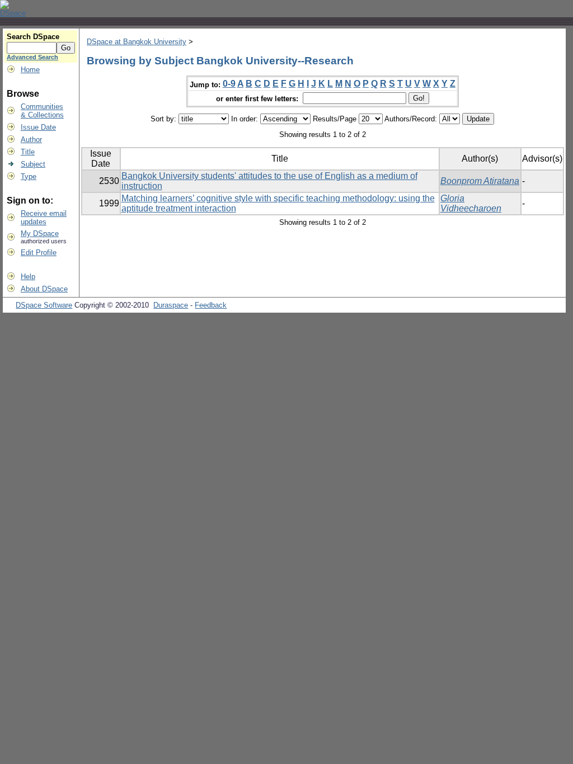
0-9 (229, 83)
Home (30, 69)
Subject (33, 164)
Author (31, 139)
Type (28, 176)
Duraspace (170, 305)
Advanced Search (32, 57)
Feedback (211, 305)
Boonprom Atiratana (479, 181)
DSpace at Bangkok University (136, 41)
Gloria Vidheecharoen (470, 203)
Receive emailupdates (44, 217)
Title (28, 152)
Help (28, 276)
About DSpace (44, 289)
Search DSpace (33, 36)
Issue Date (38, 127)
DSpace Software (44, 305)
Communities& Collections (42, 110)
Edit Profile (39, 252)
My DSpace (40, 233)
